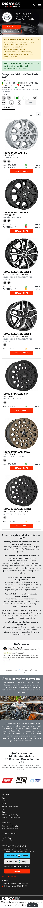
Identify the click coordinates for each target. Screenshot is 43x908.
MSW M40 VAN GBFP (17, 334)
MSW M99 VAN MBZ (16, 451)
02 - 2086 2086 (22, 883)
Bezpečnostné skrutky (10, 806)
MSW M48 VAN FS (15, 152)
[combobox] (38, 114)
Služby (4, 809)
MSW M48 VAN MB (15, 212)
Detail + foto (21, 171)
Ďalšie (7, 107)
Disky (4, 798)
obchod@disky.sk (9, 876)
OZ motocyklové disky (10, 815)
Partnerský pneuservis (10, 829)
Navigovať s (12, 862)
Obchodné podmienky (10, 826)
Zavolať (17, 871)
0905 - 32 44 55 (23, 866)
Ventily (4, 804)
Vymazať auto (10, 31)
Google (19, 669)
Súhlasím (32, 905)
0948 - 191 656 (22, 886)
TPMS (4, 801)
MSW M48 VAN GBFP (17, 272)
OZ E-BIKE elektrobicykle (11, 818)
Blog (3, 812)
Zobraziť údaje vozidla (25, 19)
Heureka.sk (27, 669)
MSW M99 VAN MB (15, 394)
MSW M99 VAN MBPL (17, 509)
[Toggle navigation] (39, 4)
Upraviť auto (9, 27)
